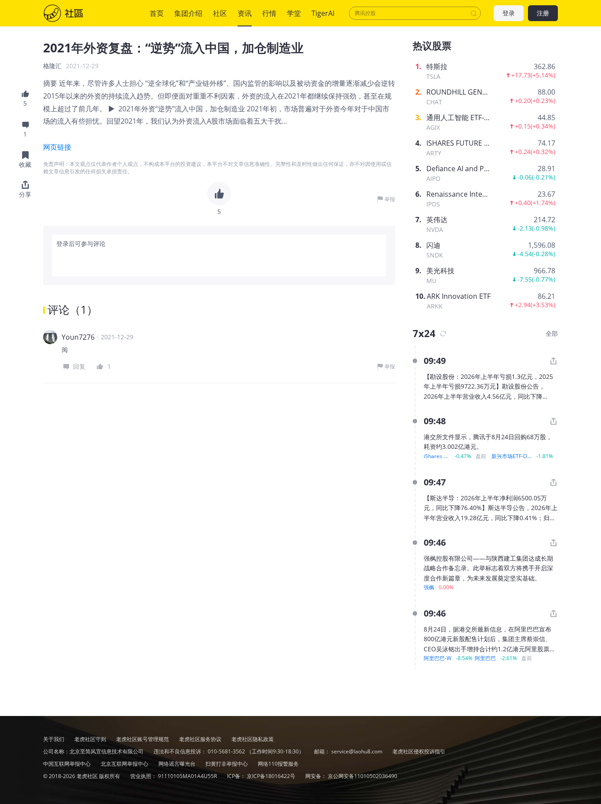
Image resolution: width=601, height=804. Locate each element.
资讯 (245, 13)
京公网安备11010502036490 (362, 776)
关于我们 (53, 739)
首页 (157, 13)
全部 (552, 333)
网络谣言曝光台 (177, 763)
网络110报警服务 (278, 763)
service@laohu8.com (356, 751)
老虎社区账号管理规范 (143, 739)
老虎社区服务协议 (201, 739)
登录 (508, 13)
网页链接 (57, 147)
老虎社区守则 (90, 739)
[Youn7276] (50, 337)
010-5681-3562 (226, 751)
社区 (72, 13)
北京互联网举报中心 (125, 763)
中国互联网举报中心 (67, 763)
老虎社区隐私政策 (252, 739)
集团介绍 (188, 13)
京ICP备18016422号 (272, 776)
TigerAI (322, 13)
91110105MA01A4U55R (188, 776)
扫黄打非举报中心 (227, 763)
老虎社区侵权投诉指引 (418, 751)
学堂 (294, 13)
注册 (543, 13)
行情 (269, 13)
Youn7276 (78, 337)
